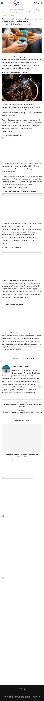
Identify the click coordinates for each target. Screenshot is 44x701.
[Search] (42, 3)
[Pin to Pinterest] (31, 359)
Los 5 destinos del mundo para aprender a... (22, 454)
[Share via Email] (33, 359)
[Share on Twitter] (29, 359)
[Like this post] (25, 359)
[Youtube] (38, 3)
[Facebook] (34, 3)
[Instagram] (36, 3)
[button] (4, 442)
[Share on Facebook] (27, 359)
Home (4, 10)
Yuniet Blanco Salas (15, 24)
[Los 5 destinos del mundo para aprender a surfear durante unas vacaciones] (22, 437)
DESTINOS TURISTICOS (17, 10)
